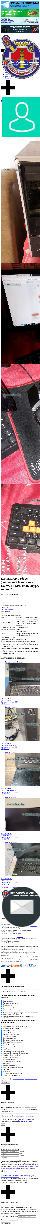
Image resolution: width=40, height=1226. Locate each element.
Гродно (13, 942)
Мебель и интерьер (9, 1036)
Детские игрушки (9, 1059)
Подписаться (5, 1082)
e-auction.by (20, 937)
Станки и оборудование (11, 1007)
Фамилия (22, 1151)
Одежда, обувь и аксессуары (12, 1042)
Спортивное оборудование (12, 1061)
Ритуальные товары (9, 1046)
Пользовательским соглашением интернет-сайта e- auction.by (17, 1176)
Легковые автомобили (10, 1003)
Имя (20, 1153)
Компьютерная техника (11, 1028)
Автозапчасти (7, 1063)
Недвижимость (8, 1001)
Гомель (9, 942)
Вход (3, 1124)
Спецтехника (7, 1005)
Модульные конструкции (11, 1075)
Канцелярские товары (10, 1048)
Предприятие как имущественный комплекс (18, 1017)
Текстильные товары (10, 1065)
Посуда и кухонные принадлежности (15, 1053)
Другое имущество (9, 1009)
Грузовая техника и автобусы (12, 1011)
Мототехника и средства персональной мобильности (20, 1013)
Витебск (6, 942)
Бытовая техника (8, 1030)
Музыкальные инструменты (12, 1073)
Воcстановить (6, 1223)
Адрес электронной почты (9, 1107)
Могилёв (18, 942)
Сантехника (7, 1050)
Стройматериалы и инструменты (14, 1052)
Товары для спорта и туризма (13, 1044)
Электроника (7, 1032)
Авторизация (14, 1220)
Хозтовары (6, 1071)
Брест (2, 942)
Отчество (22, 1155)
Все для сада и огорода (10, 1057)
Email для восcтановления (9, 1216)
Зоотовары (6, 1069)
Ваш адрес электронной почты (11, 1149)
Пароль (3, 1110)
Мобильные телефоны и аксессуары (15, 1026)
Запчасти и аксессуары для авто (13, 1040)
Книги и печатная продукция (13, 1067)
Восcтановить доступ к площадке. (23, 1116)
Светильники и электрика (11, 1055)
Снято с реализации (7, 609)
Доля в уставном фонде (11, 1015)
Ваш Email (4, 991)
